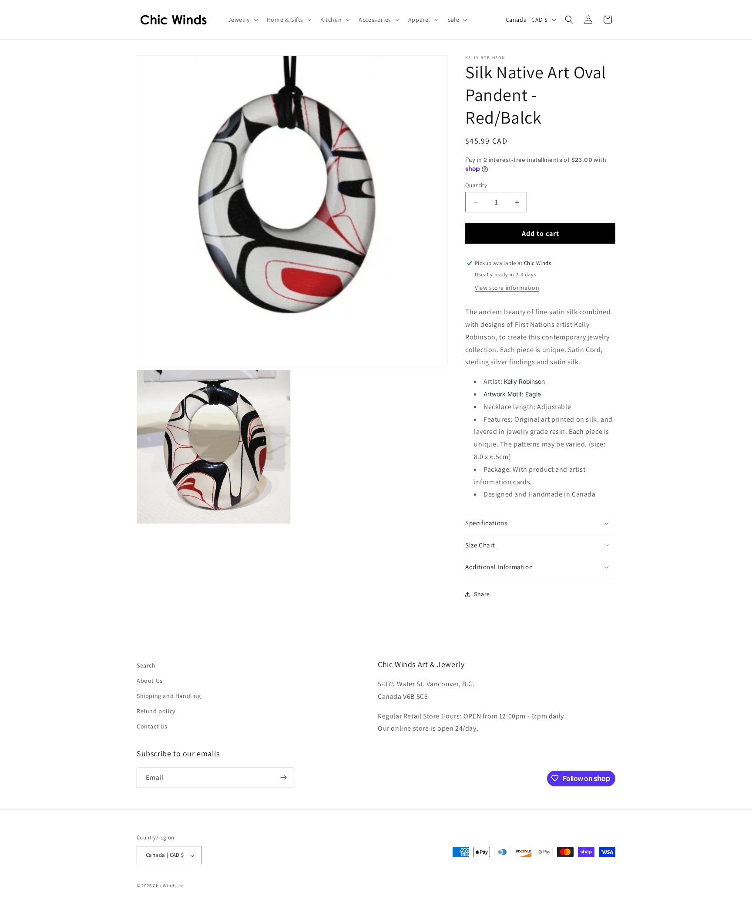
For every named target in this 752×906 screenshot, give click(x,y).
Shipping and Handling (169, 696)
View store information (507, 288)
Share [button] (482, 594)
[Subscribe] (283, 777)
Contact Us (152, 727)
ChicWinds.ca (168, 886)
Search (146, 665)
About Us (150, 681)
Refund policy (156, 711)
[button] (242, 19)
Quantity (476, 185)
